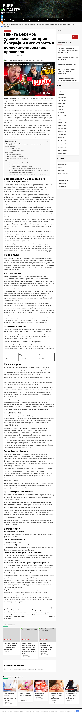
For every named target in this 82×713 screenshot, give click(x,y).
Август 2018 (62, 153)
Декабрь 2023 (62, 128)
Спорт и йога (61, 20)
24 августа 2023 (8, 653)
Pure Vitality (11, 7)
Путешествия (51, 20)
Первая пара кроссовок (16, 150)
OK (78, 711)
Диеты (25, 20)
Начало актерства (15, 154)
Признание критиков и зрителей (19, 158)
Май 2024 (61, 112)
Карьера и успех (11, 152)
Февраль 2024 (62, 122)
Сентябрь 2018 (62, 150)
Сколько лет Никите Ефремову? (21, 164)
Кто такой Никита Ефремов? (20, 163)
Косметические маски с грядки (67, 64)
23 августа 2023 (15, 55)
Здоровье (32, 20)
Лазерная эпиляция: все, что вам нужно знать (68, 58)
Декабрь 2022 (62, 140)
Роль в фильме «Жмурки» (17, 156)
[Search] (78, 19)
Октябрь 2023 (62, 134)
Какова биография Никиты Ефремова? (22, 172)
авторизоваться (37, 669)
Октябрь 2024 (62, 100)
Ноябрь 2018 (62, 144)
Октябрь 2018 (62, 147)
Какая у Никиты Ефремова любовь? (22, 166)
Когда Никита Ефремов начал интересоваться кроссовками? (29, 174)
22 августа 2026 (70, 702)
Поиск (59, 31)
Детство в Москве (14, 148)
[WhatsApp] (2, 9)
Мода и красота (41, 20)
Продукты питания (16, 20)
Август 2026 (62, 91)
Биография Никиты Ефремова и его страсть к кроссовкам (25, 144)
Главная (6, 20)
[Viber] (2, 13)
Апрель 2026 (62, 97)
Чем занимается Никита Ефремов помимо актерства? (27, 168)
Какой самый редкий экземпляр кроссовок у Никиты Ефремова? (30, 170)
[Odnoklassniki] (2, 22)
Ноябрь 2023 (62, 131)
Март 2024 (61, 119)
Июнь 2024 (61, 109)
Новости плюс (62, 177)
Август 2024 (62, 103)
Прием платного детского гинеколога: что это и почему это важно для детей (68, 50)
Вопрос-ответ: (11, 161)
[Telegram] (2, 16)
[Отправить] (2, 25)
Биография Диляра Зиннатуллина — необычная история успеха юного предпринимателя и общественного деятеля (43, 612)
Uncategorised (7, 31)
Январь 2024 (62, 125)
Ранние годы (10, 146)
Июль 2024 (61, 106)
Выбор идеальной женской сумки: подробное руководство (67, 79)
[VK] (2, 19)
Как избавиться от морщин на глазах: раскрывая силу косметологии (67, 71)
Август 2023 (62, 137)
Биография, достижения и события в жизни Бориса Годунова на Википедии (46, 647)
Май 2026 (61, 94)
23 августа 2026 (39, 698)
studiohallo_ (7, 55)
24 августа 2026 (8, 703)
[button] (47, 141)
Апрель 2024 (62, 116)
